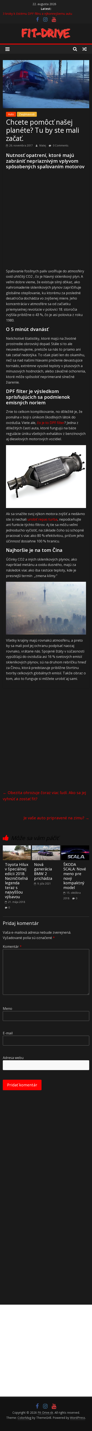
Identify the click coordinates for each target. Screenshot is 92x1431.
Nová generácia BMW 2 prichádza (43, 871)
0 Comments (60, 145)
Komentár (12, 946)
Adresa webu (13, 1057)
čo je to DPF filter (50, 422)
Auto (11, 114)
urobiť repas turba (42, 519)
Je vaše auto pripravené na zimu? (56, 817)
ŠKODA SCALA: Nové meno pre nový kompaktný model (74, 876)
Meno (7, 1008)
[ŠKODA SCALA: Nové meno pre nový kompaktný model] (75, 848)
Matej (43, 145)
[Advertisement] (46, 221)
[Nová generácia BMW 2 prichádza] (46, 848)
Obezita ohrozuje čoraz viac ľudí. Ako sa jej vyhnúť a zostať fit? (44, 795)
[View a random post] (84, 48)
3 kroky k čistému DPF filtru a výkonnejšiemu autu (37, 14)
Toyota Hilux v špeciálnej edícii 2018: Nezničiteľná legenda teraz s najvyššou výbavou (16, 880)
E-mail (8, 1033)
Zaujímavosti (27, 114)
